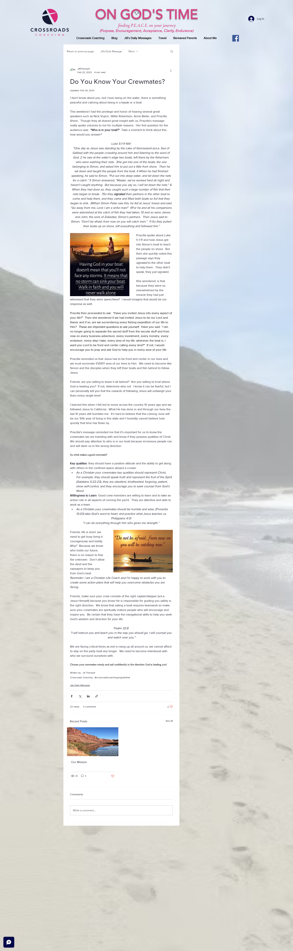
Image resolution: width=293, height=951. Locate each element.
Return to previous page (80, 51)
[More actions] (171, 71)
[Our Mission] (92, 741)
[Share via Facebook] (71, 696)
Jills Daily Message (111, 51)
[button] (171, 51)
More (131, 51)
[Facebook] (235, 38)
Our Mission (79, 762)
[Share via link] (96, 696)
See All (169, 720)
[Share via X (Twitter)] (80, 696)
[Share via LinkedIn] (88, 696)
